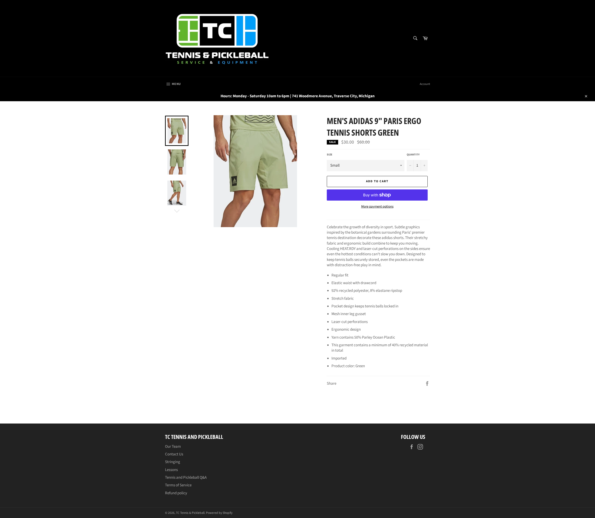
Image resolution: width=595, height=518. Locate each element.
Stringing (172, 462)
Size (329, 155)
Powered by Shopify (219, 513)
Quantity (413, 155)
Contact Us (174, 454)
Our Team (173, 446)
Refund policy (176, 493)
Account (425, 84)
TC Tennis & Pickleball (190, 513)
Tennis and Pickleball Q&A (186, 477)
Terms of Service (178, 485)
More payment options (377, 206)
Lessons (171, 470)
